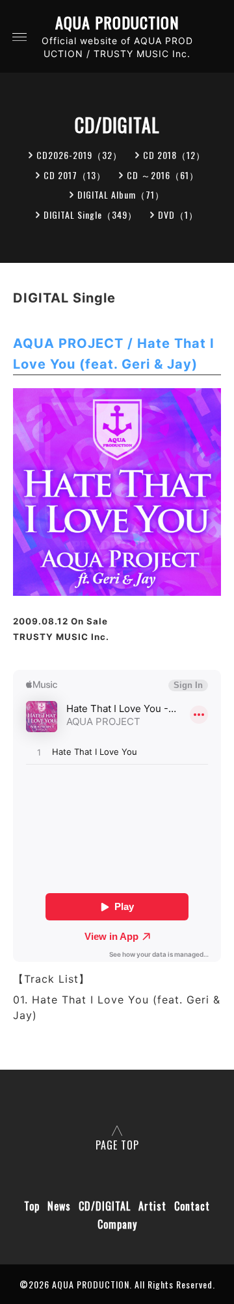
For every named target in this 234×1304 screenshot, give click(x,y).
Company (117, 1224)
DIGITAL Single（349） (90, 214)
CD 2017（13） (75, 175)
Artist (152, 1206)
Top (32, 1206)
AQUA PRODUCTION (117, 22)
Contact (192, 1206)
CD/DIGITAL (105, 1206)
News (59, 1206)
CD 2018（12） (174, 155)
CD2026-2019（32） (79, 155)
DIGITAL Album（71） (120, 194)
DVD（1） (178, 214)
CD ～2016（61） (163, 175)
